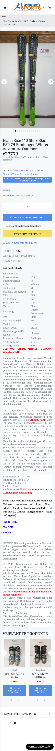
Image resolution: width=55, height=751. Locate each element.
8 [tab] (29, 131)
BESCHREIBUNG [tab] (12, 251)
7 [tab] (27, 131)
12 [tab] (37, 131)
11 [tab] (35, 131)
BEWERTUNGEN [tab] (12, 261)
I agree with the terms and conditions (23, 226)
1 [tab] (15, 131)
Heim (3, 17)
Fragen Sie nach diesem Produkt (18, 195)
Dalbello (40, 670)
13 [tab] (39, 131)
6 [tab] (25, 131)
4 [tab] (21, 131)
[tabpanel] (27, 79)
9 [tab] (31, 131)
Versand (6, 190)
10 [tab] (33, 131)
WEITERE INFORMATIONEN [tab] (19, 256)
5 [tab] (23, 131)
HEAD (14, 670)
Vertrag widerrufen (39, 746)
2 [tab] (17, 131)
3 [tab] (19, 131)
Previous (4, 81)
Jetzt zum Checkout (27, 234)
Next (51, 81)
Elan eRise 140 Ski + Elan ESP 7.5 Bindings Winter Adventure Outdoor (27, 179)
